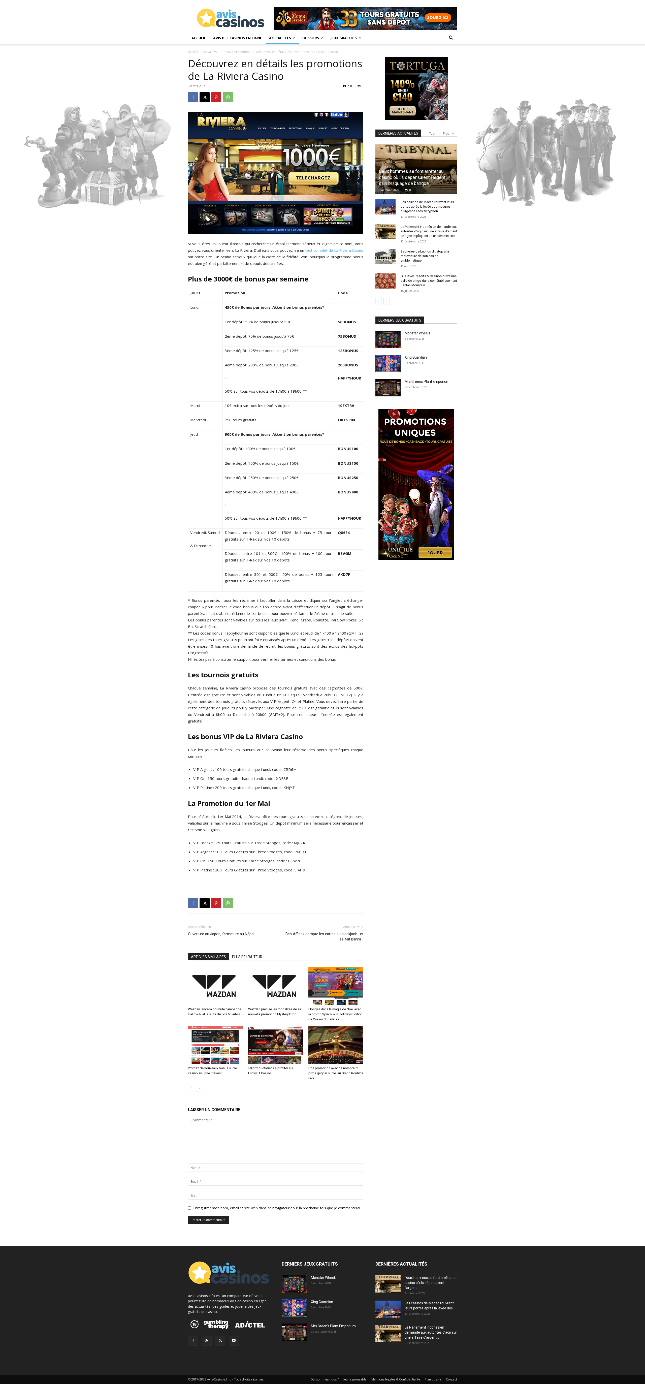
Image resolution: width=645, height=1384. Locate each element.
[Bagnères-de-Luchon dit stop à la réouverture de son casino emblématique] (385, 256)
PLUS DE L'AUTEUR (247, 957)
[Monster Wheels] (388, 339)
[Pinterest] (216, 97)
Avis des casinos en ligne (237, 38)
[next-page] (199, 1088)
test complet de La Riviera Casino (334, 250)
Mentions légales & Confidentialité (395, 1379)
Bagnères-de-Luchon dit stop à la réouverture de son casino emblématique (425, 255)
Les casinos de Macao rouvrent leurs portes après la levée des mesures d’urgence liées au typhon (427, 206)
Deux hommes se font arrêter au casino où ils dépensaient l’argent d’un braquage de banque (412, 177)
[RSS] (207, 1341)
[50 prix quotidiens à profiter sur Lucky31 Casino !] (275, 1045)
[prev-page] (191, 1088)
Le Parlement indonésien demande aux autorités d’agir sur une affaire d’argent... (431, 1332)
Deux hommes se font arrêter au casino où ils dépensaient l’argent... (431, 1283)
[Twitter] (220, 1341)
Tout (432, 133)
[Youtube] (234, 1341)
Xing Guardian (416, 357)
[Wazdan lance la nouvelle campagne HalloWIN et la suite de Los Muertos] (215, 986)
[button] (451, 38)
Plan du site (433, 1379)
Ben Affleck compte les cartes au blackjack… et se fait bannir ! (324, 936)
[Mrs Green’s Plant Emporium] (388, 387)
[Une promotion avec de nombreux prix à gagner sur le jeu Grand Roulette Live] (335, 1045)
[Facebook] (193, 97)
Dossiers (310, 38)
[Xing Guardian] (388, 363)
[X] (205, 97)
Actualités (280, 38)
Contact (451, 1379)
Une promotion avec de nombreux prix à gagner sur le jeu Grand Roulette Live (335, 1073)
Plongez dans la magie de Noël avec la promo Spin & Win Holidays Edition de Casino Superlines (335, 1014)
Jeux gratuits (343, 38)
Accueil (198, 38)
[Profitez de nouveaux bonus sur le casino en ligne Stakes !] (215, 1045)
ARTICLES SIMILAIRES (208, 957)
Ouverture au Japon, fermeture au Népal (221, 934)
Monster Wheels (417, 333)
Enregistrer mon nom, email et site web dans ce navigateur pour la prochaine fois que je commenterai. (277, 1208)
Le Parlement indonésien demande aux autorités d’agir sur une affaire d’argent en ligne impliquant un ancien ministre (429, 231)
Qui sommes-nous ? (324, 1379)
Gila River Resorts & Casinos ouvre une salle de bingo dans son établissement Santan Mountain (429, 280)
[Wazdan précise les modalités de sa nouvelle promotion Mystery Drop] (275, 986)
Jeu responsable (355, 1379)
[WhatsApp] (228, 97)
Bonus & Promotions (236, 52)
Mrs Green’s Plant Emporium (427, 382)
